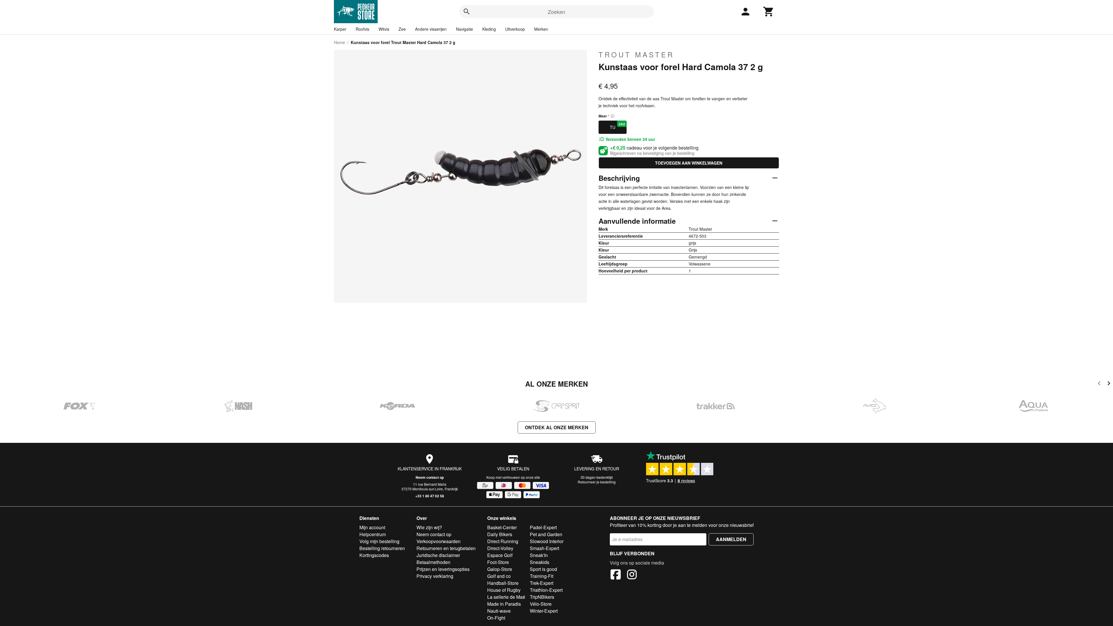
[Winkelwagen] (768, 11)
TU (617, 125)
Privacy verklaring (435, 576)
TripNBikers (542, 597)
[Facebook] (615, 575)
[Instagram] (632, 575)
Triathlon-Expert (546, 590)
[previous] (1099, 384)
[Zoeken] (467, 11)
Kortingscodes (374, 555)
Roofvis (362, 29)
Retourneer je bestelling (597, 481)
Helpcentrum (372, 534)
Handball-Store (503, 583)
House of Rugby (504, 590)
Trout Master (636, 54)
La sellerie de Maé (506, 597)
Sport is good (543, 569)
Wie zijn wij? (429, 527)
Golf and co (499, 576)
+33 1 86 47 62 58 (429, 495)
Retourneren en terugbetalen (446, 548)
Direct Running (502, 541)
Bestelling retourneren (382, 548)
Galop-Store (499, 569)
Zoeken (556, 11)
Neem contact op (430, 477)
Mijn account (372, 527)
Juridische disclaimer (438, 555)
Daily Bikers (499, 534)
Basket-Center (502, 527)
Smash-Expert (544, 548)
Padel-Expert (543, 527)
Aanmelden (731, 539)
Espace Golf (499, 555)
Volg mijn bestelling (379, 541)
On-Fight (496, 617)
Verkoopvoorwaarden (439, 541)
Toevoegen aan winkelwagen (688, 163)
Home (339, 42)
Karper (340, 29)
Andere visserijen (431, 29)
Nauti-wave (499, 610)
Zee (402, 29)
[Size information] (612, 116)
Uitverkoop (515, 29)
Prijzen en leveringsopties (443, 569)
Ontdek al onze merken (556, 427)
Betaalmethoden (433, 562)
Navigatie (464, 29)
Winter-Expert (544, 610)
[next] (1109, 384)
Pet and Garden (546, 534)
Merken (541, 29)
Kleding (489, 29)
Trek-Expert (541, 583)
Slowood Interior (546, 541)
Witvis (384, 29)
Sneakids (539, 562)
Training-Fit (541, 576)
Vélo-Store (541, 603)
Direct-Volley (500, 548)
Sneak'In (539, 555)
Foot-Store (498, 562)
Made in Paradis (504, 603)
